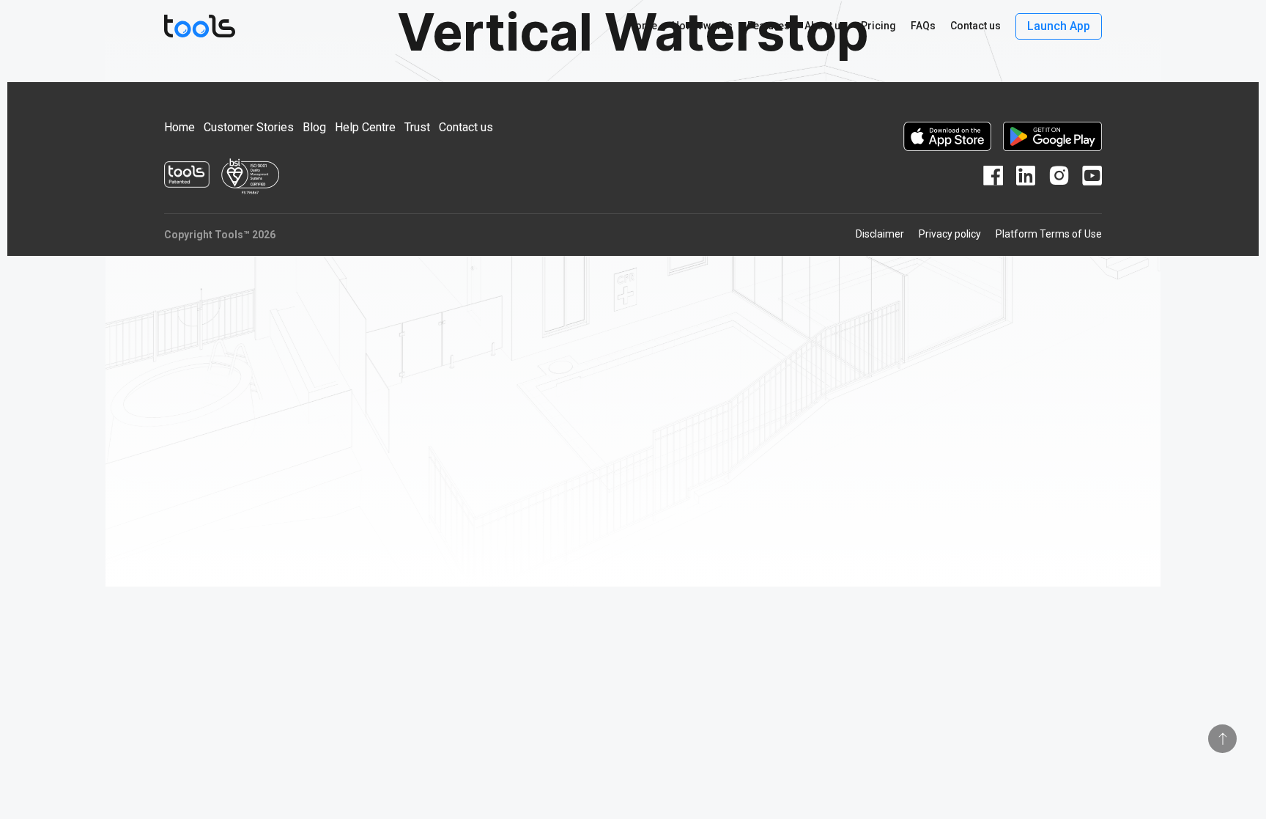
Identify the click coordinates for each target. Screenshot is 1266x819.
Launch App (1058, 26)
